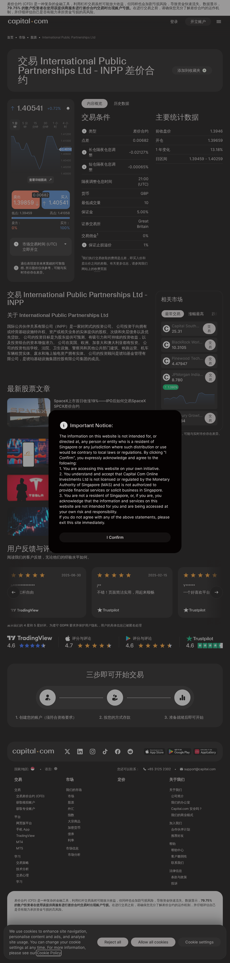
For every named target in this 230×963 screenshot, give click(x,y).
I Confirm (115, 537)
